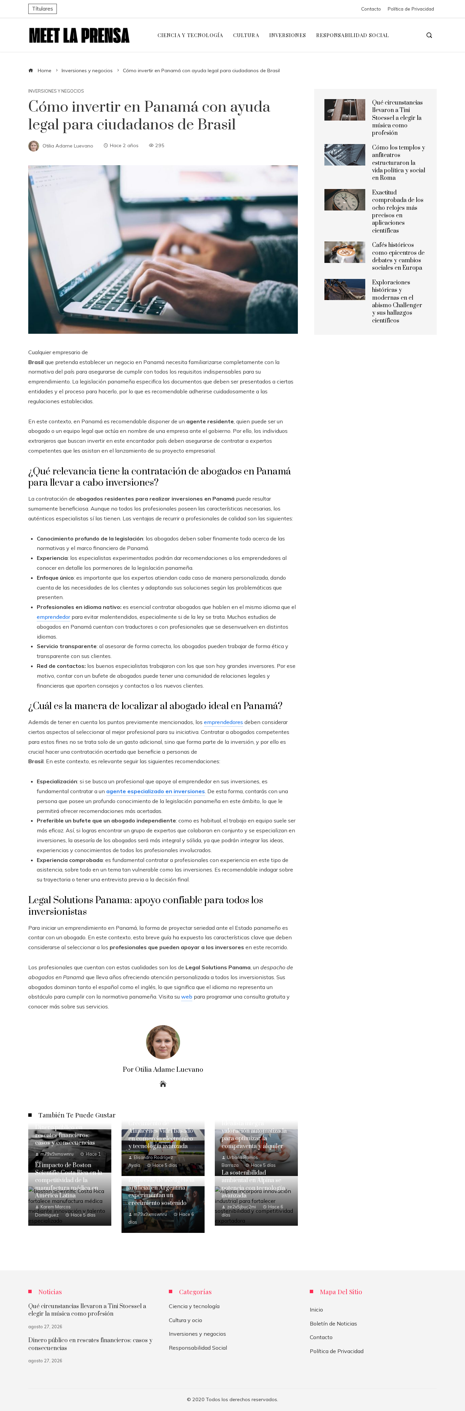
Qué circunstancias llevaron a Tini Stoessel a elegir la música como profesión (397, 118)
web (186, 996)
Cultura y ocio (185, 1320)
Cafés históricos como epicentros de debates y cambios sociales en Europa (398, 256)
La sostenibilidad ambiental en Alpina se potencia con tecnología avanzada (253, 1184)
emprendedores (223, 722)
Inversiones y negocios (56, 91)
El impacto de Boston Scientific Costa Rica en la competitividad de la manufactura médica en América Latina (68, 1181)
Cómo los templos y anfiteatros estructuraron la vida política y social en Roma (398, 163)
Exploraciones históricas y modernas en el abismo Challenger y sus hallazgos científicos (397, 302)
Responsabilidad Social (198, 1347)
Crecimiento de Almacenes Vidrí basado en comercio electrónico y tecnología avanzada (160, 1135)
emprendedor (53, 616)
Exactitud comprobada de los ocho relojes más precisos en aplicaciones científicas (397, 212)
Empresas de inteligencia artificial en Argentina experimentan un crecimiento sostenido (161, 1191)
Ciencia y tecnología (194, 1306)
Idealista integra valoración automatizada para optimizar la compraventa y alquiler (254, 1135)
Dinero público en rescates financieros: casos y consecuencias (65, 1135)
